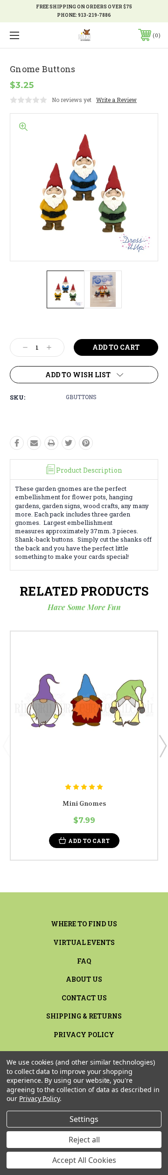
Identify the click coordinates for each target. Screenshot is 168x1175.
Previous (6, 745)
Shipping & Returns (84, 1016)
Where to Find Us (84, 923)
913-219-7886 (94, 15)
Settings (84, 1119)
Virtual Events (84, 942)
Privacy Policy (84, 1034)
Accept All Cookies (84, 1160)
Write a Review (116, 99)
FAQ (84, 961)
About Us (84, 979)
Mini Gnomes (84, 803)
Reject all (84, 1139)
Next (162, 745)
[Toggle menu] (25, 35)
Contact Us (84, 997)
